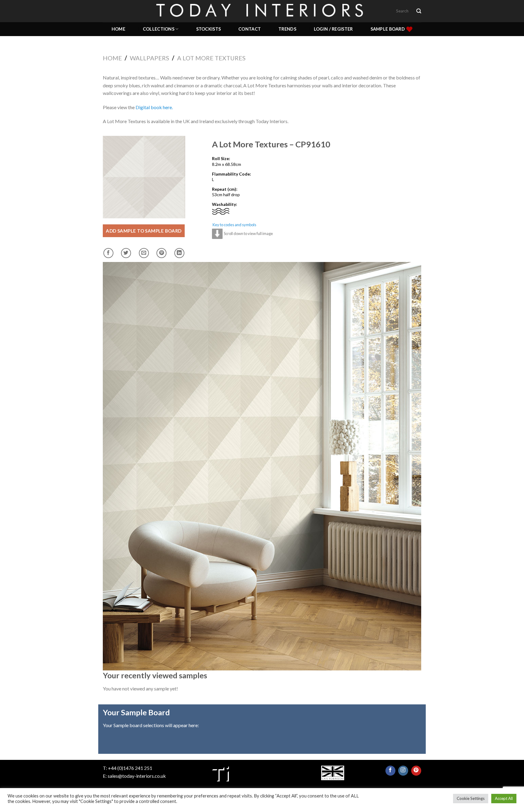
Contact (249, 29)
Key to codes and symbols (234, 224)
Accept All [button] (504, 798)
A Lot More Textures (211, 58)
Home (118, 29)
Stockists (208, 29)
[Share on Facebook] (108, 253)
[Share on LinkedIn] (179, 253)
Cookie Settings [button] (471, 798)
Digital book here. (154, 107)
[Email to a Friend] (144, 253)
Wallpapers (149, 58)
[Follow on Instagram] (403, 771)
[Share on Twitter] (126, 253)
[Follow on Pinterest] (416, 771)
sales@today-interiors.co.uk (137, 776)
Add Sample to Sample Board (144, 230)
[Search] (418, 11)
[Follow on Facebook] (390, 771)
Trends (287, 29)
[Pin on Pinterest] (161, 253)
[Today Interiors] (262, 11)
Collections (158, 29)
